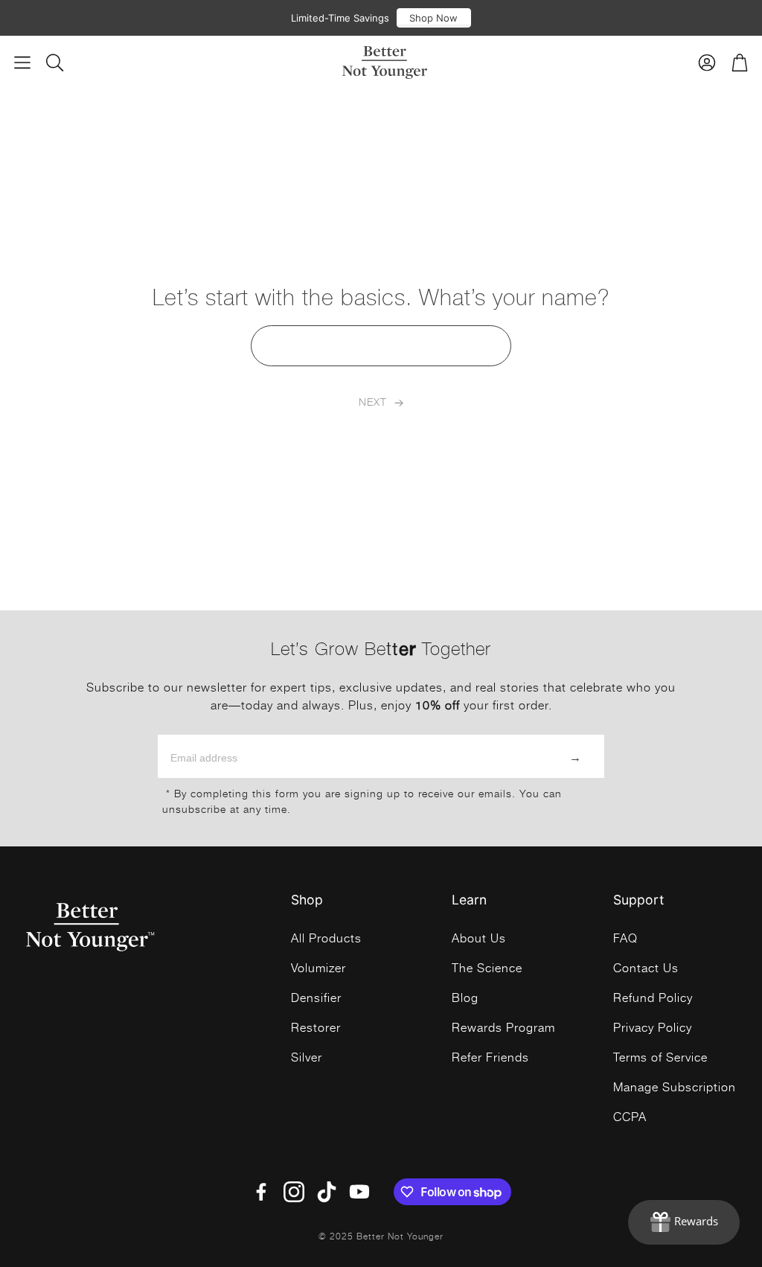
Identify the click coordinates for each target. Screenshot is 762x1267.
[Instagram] (294, 1191)
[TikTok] (326, 1191)
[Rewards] (684, 1222)
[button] (22, 62)
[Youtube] (359, 1191)
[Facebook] (261, 1191)
